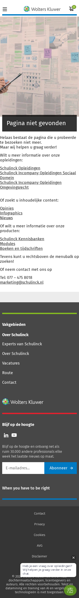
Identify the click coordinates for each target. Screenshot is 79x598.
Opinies (7, 208)
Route (7, 372)
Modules (7, 243)
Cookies (39, 535)
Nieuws (6, 218)
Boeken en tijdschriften (21, 248)
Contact (9, 382)
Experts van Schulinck (22, 344)
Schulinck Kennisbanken (22, 239)
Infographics (11, 213)
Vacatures (11, 363)
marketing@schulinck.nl (21, 282)
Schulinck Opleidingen (20, 168)
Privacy (39, 524)
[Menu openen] (4, 8)
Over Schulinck (15, 353)
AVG (39, 546)
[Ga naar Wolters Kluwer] (23, 401)
